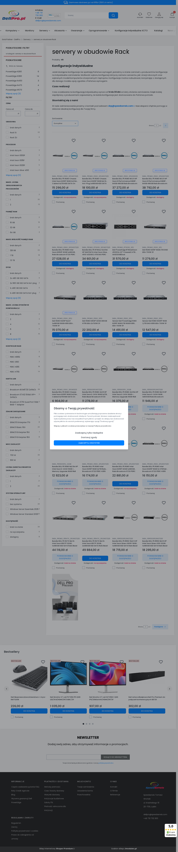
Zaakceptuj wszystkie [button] (89, 443)
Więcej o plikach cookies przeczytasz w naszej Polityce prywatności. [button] (83, 426)
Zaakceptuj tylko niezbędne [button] (89, 432)
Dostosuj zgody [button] (89, 437)
